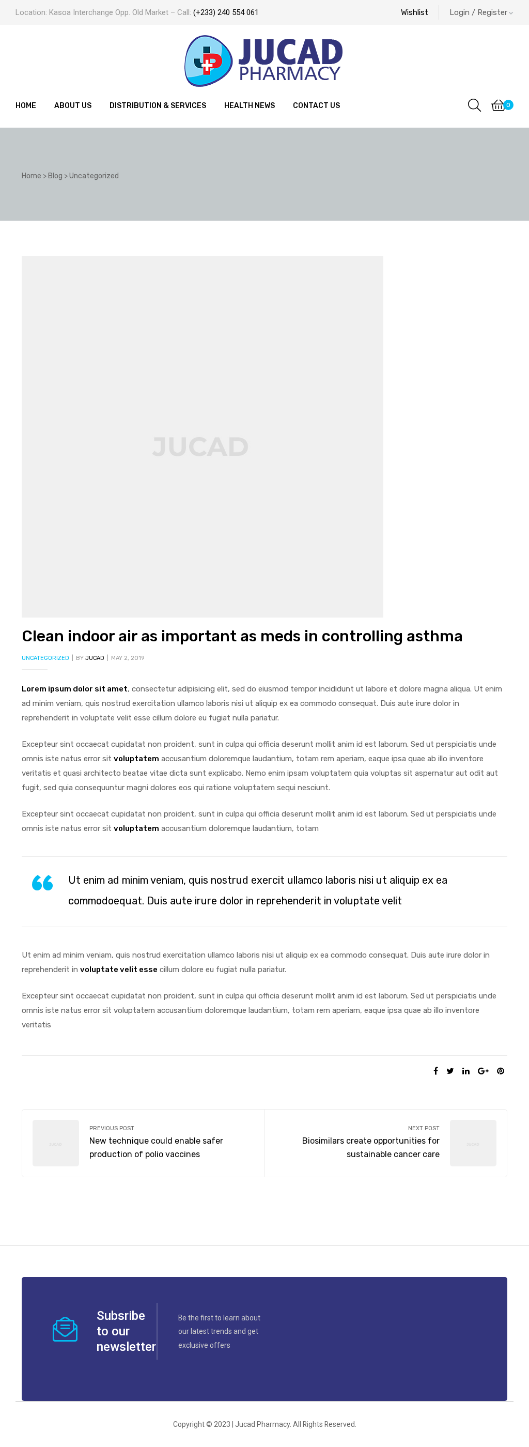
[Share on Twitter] (450, 1071)
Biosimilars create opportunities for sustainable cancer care (385, 1143)
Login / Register (478, 12)
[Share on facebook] (435, 1071)
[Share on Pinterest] (500, 1071)
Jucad (94, 658)
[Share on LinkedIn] (466, 1071)
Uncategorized (45, 658)
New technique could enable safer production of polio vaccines (143, 1143)
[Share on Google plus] (483, 1071)
